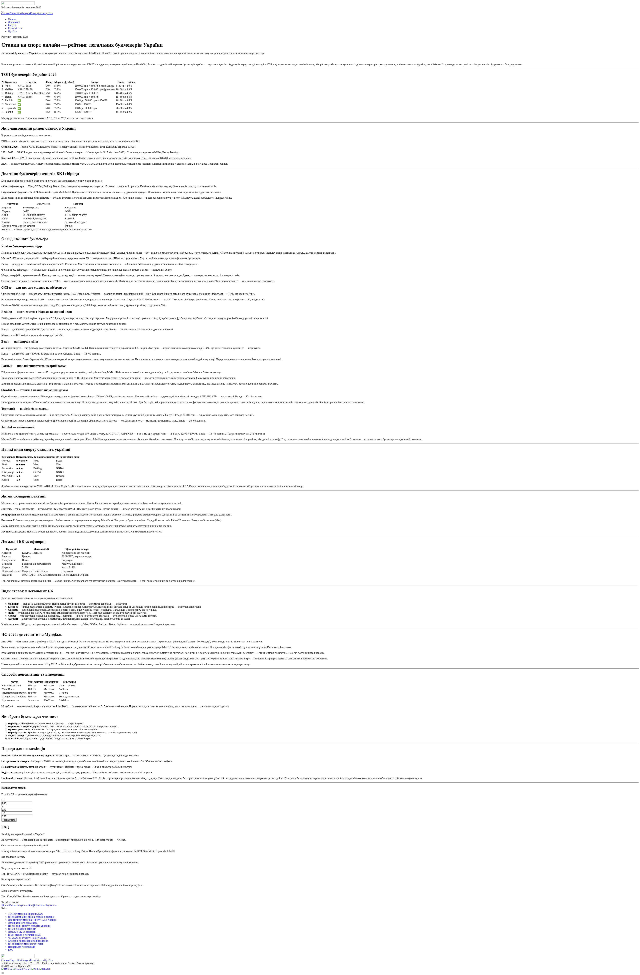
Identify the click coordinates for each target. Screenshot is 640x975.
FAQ (10, 949)
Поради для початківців (21, 946)
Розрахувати (9, 820)
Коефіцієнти (37, 13)
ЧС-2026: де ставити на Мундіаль (27, 937)
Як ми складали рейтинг (22, 928)
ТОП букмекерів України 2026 (25, 913)
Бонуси (26, 13)
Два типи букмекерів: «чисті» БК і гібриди (32, 919)
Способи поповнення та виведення (28, 940)
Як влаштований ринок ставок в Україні (31, 916)
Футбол (48, 13)
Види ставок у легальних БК (24, 934)
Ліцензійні (16, 13)
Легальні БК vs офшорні (22, 931)
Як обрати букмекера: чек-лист (25, 943)
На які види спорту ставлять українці (29, 925)
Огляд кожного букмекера (23, 922)
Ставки (5, 13)
